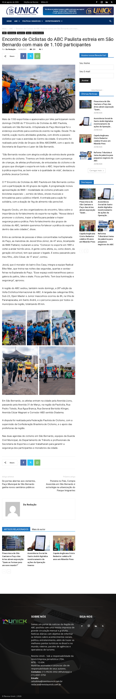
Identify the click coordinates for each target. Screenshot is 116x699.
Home (9, 21)
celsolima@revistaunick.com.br (47, 681)
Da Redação (11, 49)
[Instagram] (101, 2)
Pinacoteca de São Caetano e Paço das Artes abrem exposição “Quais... (87, 207)
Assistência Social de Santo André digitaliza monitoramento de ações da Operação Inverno (37, 559)
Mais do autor (38, 529)
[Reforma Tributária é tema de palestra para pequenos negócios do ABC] (85, 155)
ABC (16, 21)
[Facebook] (96, 2)
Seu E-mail (84, 71)
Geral (29, 33)
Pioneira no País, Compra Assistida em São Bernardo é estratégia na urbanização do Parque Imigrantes (60, 486)
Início (4, 28)
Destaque (11, 33)
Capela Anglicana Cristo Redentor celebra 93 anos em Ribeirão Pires (64, 556)
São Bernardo (38, 33)
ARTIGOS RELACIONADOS (16, 529)
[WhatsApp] (37, 56)
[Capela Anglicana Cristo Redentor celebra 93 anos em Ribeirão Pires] (64, 543)
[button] (110, 21)
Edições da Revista (31, 2)
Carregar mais (96, 170)
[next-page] (9, 571)
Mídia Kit (44, 2)
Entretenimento (52, 21)
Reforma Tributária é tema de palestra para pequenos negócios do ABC (106, 239)
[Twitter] (111, 2)
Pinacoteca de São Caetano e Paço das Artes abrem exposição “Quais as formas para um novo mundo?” (12, 559)
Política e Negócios (31, 21)
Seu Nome (84, 63)
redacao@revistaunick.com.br (46, 684)
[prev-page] (4, 571)
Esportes (21, 33)
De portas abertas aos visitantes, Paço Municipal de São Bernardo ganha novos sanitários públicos (18, 484)
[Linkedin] (106, 2)
